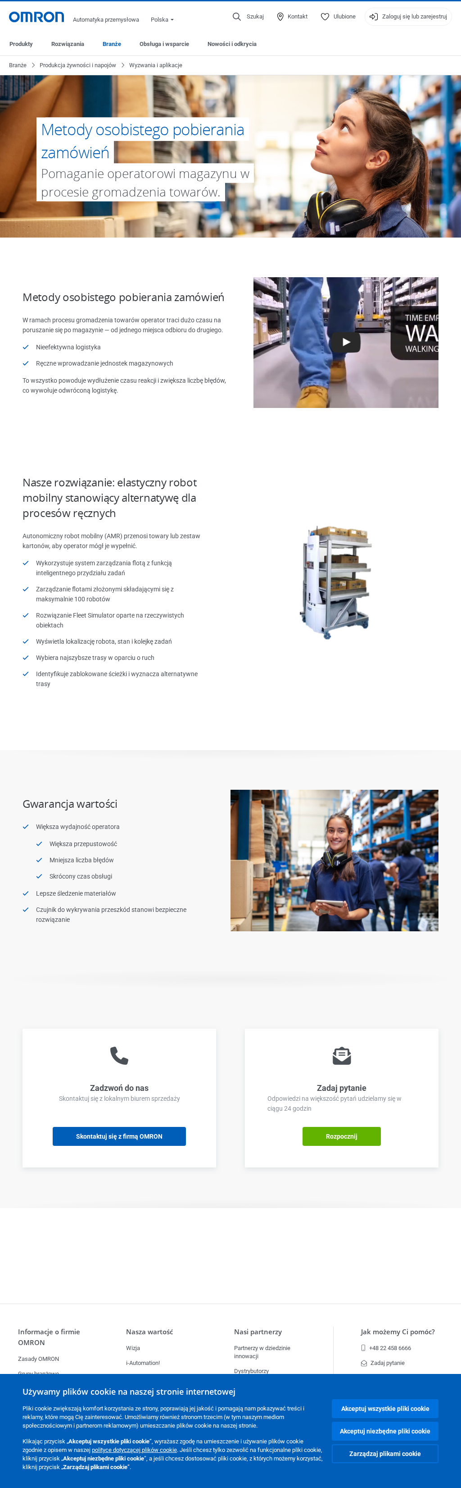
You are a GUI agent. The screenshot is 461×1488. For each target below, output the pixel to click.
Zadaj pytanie (388, 1363)
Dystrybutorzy (251, 1371)
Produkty (21, 44)
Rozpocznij (341, 1136)
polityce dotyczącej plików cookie (134, 1450)
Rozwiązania (67, 44)
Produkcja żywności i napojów (78, 65)
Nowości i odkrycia (232, 44)
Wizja (133, 1348)
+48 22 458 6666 (390, 1348)
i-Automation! (143, 1363)
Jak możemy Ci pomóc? (398, 1332)
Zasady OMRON (38, 1358)
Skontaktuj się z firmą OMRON (119, 1136)
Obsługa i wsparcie (164, 44)
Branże (112, 44)
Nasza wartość (149, 1332)
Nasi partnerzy (258, 1332)
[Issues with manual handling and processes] (345, 378)
